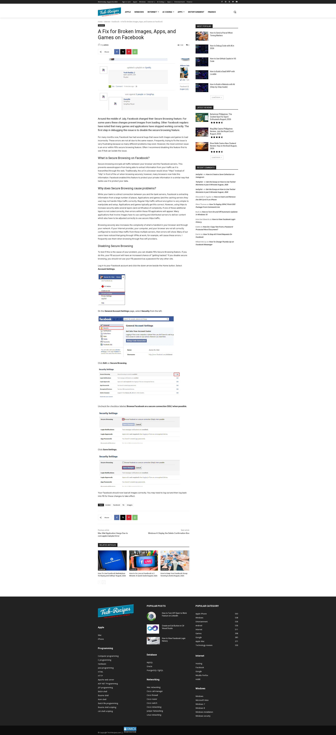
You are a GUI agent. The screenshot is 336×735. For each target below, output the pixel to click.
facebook (116, 505)
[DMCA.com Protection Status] (130, 732)
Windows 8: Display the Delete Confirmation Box (168, 533)
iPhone (101, 639)
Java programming (106, 668)
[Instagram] (225, 1)
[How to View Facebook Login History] (153, 640)
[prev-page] (99, 582)
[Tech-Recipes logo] (109, 11)
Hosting (199, 663)
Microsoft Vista (202, 700)
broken (108, 505)
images (129, 505)
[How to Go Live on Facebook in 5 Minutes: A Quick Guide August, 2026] (143, 560)
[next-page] (103, 582)
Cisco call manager (155, 691)
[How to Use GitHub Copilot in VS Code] (202, 61)
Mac (100, 635)
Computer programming (108, 656)
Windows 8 (200, 708)
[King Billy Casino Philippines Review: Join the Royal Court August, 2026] (202, 132)
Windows (199, 696)
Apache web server (106, 679)
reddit (198, 679)
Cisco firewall (152, 695)
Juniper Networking (155, 711)
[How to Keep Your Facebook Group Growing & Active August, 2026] (175, 560)
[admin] (99, 45)
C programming (104, 660)
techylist (199, 174)
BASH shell (102, 691)
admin (106, 45)
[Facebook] (222, 1)
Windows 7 (200, 704)
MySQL (150, 662)
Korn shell (102, 699)
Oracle (149, 666)
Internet (107, 21)
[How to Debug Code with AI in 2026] (202, 49)
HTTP (100, 675)
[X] (229, 1)
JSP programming (105, 687)
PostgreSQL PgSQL (155, 670)
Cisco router (152, 699)
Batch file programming (108, 703)
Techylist (199, 182)
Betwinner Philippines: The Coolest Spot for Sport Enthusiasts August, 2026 (221, 116)
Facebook (115, 21)
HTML (100, 671)
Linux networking (154, 715)
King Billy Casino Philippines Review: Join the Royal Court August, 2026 (221, 131)
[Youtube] (236, 1)
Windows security (203, 716)
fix (123, 505)
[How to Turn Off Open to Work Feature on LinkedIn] (151, 616)
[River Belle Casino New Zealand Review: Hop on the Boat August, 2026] (202, 146)
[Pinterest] (129, 51)
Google (199, 671)
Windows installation (204, 712)
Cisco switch (152, 703)
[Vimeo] (232, 1)
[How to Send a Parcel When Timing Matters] (202, 36)
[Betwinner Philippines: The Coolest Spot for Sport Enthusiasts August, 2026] (202, 117)
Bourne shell (103, 695)
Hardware (102, 664)
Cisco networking (154, 707)
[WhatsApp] (135, 51)
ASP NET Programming (108, 683)
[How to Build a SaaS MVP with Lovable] (202, 74)
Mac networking (153, 687)
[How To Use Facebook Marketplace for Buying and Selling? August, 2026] (112, 560)
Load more (216, 97)
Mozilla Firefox (202, 675)
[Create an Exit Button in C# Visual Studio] (153, 629)
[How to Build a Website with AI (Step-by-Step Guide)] (202, 87)
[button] (235, 12)
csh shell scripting (105, 711)
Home (100, 21)
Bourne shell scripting (107, 707)
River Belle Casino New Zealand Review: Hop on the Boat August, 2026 (223, 145)
